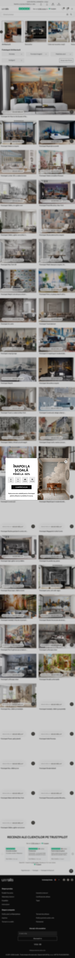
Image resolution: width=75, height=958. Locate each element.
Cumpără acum (21, 487)
